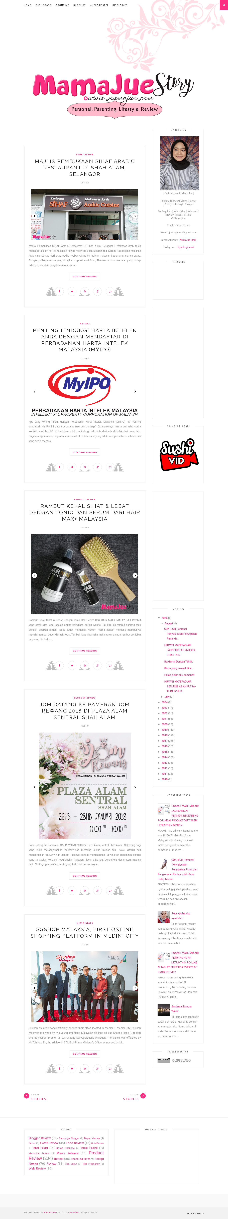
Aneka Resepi (99, 5)
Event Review (85, 155)
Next (135, 216)
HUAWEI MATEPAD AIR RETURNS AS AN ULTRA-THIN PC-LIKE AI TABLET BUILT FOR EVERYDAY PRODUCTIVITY (178, 962)
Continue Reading (85, 276)
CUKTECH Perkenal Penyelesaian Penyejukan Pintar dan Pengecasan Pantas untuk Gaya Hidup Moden (177, 869)
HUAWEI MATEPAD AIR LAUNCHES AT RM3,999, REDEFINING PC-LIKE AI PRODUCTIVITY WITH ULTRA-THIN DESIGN (178, 815)
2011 (165, 773)
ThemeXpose (50, 1212)
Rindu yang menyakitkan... (179, 668)
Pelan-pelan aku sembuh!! (179, 675)
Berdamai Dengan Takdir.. (178, 661)
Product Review (85, 499)
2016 (165, 746)
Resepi (58, 1159)
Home (27, 5)
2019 (165, 729)
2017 (165, 740)
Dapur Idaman (92, 1138)
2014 (165, 757)
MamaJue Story (188, 239)
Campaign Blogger (69, 1138)
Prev (34, 216)
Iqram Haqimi (89, 1147)
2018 (165, 735)
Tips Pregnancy (91, 1163)
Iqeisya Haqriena (65, 1148)
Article (85, 324)
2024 (165, 702)
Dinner (32, 1143)
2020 (165, 724)
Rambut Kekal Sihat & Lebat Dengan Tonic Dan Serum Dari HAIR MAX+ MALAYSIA (84, 512)
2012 (165, 768)
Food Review (75, 1143)
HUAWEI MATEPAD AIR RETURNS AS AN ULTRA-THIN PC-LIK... (180, 686)
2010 (165, 779)
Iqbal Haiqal (40, 1147)
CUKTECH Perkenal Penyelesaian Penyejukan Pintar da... (180, 633)
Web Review (37, 1168)
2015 (165, 751)
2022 (165, 713)
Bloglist (79, 5)
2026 (165, 618)
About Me (62, 5)
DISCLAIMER (120, 5)
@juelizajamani (185, 247)
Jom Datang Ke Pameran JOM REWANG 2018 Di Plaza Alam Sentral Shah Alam (85, 711)
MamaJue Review (39, 1153)
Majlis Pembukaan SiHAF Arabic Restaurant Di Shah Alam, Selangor (85, 167)
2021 (165, 718)
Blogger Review (84, 698)
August (169, 623)
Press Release (67, 1153)
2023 (165, 707)
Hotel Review (97, 1143)
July (167, 696)
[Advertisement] (114, 35)
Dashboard (44, 5)
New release (85, 923)
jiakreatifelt (74, 1212)
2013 (165, 762)
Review (51, 1163)
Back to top (194, 1213)
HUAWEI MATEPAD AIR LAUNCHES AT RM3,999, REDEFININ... (179, 650)
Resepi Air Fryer (80, 1158)
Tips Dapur (71, 1163)
